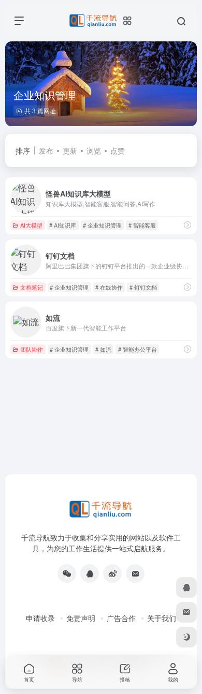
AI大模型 (31, 225)
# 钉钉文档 (143, 287)
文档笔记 (31, 287)
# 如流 (103, 349)
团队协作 (31, 349)
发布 (46, 150)
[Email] (135, 573)
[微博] (112, 573)
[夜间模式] (186, 637)
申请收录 (40, 618)
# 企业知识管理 (102, 225)
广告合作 (121, 618)
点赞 (117, 150)
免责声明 (80, 618)
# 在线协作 (109, 287)
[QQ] (89, 573)
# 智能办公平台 (137, 349)
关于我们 (161, 618)
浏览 (93, 150)
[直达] (187, 225)
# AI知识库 (62, 225)
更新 (70, 150)
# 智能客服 (142, 225)
